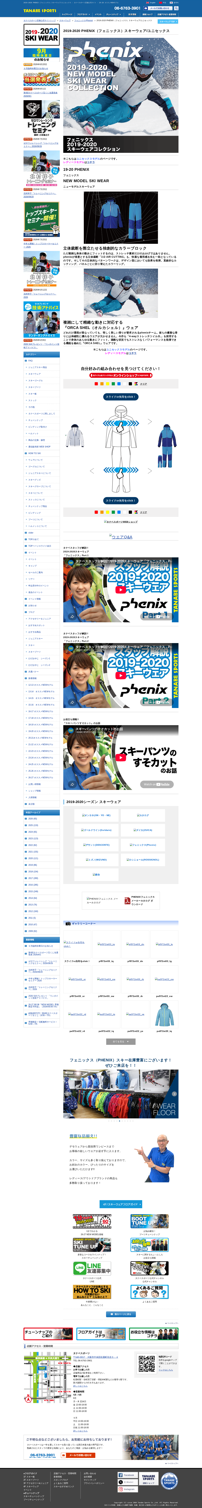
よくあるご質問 (61, 1483)
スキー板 (32, 394)
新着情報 (32, 678)
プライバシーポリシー (94, 1483)
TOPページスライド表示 (39, 546)
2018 (33, 871)
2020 (33, 858)
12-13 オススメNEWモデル (40, 685)
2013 (32, 905)
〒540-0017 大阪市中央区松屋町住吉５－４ (95, 1357)
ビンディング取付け (37, 427)
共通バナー (33, 672)
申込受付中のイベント (38, 585)
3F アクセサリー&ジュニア (36, 1483)
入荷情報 (32, 797)
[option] (121, 422)
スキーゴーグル (35, 380)
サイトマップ (90, 1480)
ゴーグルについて (36, 466)
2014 (32, 898)
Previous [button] (92, 421)
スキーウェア (34, 374)
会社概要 (88, 1477)
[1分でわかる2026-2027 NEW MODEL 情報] (92, 1222)
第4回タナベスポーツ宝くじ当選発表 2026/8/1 (40, 94)
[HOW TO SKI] (92, 1292)
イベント (98, 15)
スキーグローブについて (39, 486)
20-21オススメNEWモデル (40, 738)
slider (30, 533)
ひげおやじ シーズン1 (39, 658)
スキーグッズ (34, 480)
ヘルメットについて (37, 526)
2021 (33, 852)
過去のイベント (35, 592)
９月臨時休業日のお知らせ (36, 68)
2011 (32, 918)
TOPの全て (33, 539)
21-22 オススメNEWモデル (40, 744)
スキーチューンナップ (34, 1496)
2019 (32, 865)
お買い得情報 (34, 784)
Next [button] (150, 421)
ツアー (31, 579)
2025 (33, 825)
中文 (164, 2)
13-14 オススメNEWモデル (41, 691)
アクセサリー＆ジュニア (39, 619)
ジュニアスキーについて (39, 473)
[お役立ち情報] (150, 1245)
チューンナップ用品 (37, 506)
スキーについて (35, 493)
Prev (67, 1093)
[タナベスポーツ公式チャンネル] (150, 1269)
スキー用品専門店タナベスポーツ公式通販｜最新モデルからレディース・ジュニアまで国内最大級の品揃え (147, 15)
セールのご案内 (35, 572)
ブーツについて (35, 519)
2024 (32, 832)
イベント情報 (34, 599)
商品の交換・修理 (36, 440)
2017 (33, 878)
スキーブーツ (34, 387)
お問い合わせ (157, 8)
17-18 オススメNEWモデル (40, 718)
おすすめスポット (36, 625)
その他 (31, 407)
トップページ (67, 15)
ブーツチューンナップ (34, 1499)
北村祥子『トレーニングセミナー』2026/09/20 (40, 195)
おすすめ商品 (34, 632)
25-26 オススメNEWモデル (40, 771)
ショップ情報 (34, 791)
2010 (32, 924)
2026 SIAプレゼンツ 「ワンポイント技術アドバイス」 (41, 346)
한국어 (176, 2)
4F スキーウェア (31, 1486)
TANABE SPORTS (40, 10)
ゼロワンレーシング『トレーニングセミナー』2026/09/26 (41, 145)
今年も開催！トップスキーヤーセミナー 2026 (41, 245)
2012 (33, 911)
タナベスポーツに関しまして (41, 413)
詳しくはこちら (80, 1386)
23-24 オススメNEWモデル (40, 758)
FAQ (30, 361)
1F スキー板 (29, 1477)
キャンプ (32, 566)
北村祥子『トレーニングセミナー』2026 (40, 295)
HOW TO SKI (34, 453)
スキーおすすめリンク (64, 1486)
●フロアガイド (30, 1473)
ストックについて (36, 499)
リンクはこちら (166, 1370)
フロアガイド (83, 15)
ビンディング (34, 513)
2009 (32, 931)
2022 (32, 845)
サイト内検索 (176, 8)
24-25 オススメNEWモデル (40, 764)
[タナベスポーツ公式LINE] (92, 1269)
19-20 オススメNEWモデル (40, 731)
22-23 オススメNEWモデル (40, 751)
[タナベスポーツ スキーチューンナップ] (92, 1245)
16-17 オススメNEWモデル (40, 711)
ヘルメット (33, 433)
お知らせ (32, 605)
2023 (33, 838)
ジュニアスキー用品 (37, 367)
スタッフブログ (61, 1480)
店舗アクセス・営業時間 (166, 15)
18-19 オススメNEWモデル (40, 724)
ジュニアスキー (35, 638)
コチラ (91, 162)
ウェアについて (35, 460)
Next (174, 1093)
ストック (32, 400)
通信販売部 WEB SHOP (39, 447)
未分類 (31, 804)
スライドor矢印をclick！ (121, 396)
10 (133, 1121)
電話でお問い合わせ (126, 8)
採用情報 (131, 15)
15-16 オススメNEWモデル (41, 705)
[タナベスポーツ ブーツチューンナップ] (150, 1222)
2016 (33, 885)
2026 (32, 818)
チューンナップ (35, 420)
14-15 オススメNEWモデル (41, 698)
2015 (33, 891)
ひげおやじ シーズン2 (39, 665)
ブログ (31, 612)
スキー (31, 645)
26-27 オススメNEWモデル (40, 777)
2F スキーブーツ (31, 1480)
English (152, 2)
